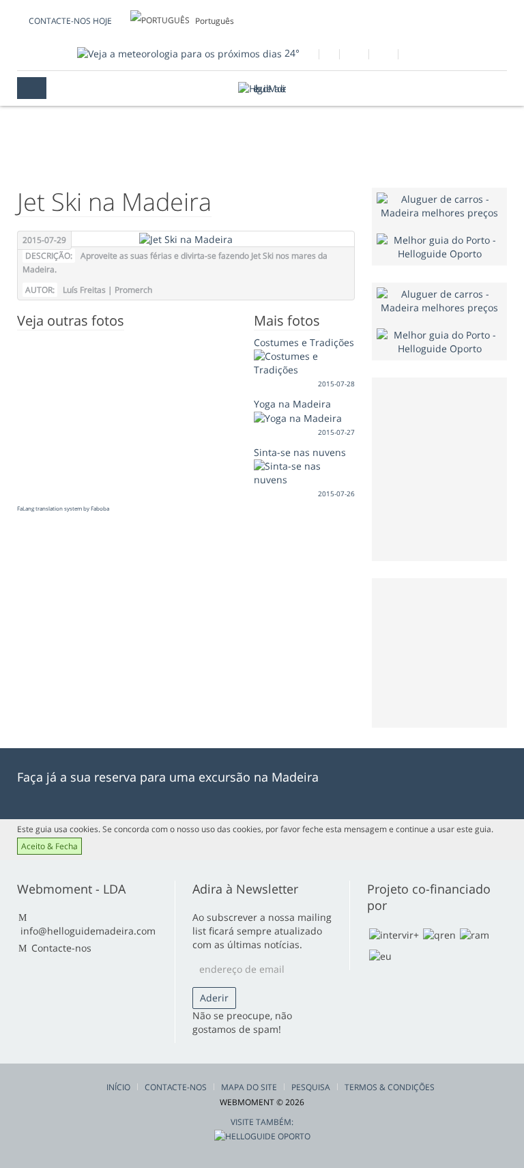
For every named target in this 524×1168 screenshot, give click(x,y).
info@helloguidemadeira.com (88, 930)
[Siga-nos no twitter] (353, 56)
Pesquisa (310, 1087)
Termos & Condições (390, 1087)
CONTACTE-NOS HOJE (70, 21)
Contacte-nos (61, 947)
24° (291, 52)
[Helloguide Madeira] (262, 88)
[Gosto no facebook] (304, 56)
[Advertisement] (450, 651)
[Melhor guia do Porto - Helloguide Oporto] (439, 246)
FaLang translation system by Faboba (63, 508)
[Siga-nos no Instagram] (383, 56)
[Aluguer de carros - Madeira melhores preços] (439, 205)
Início (118, 1087)
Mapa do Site (249, 1087)
